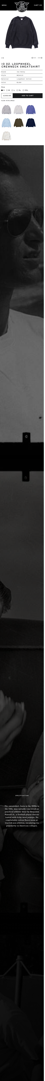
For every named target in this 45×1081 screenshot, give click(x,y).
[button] (22, 32)
